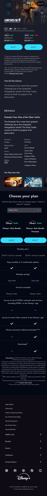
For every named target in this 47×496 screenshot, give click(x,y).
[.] (6, 470)
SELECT (13, 47)
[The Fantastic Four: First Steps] (33, 182)
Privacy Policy (9, 408)
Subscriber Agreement (11, 421)
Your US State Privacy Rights (13, 417)
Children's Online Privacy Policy (13, 413)
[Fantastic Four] (13, 182)
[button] (23, 435)
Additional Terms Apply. (16, 73)
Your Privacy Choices (10, 425)
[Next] (43, 182)
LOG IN (41, 4)
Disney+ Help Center (26, 382)
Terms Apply (9, 358)
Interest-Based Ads (10, 429)
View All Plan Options (13, 81)
